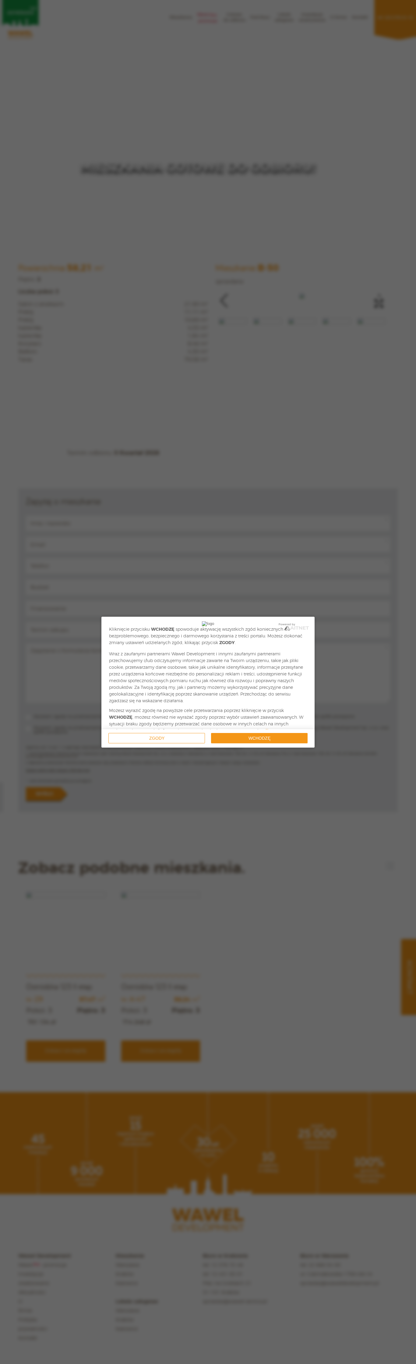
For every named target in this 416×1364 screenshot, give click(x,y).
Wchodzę (259, 738)
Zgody (156, 738)
